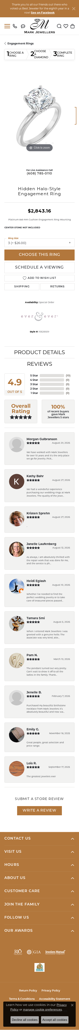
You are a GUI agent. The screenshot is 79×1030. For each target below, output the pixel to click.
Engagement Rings (20, 43)
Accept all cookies (54, 1019)
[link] (16, 26)
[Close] (73, 8)
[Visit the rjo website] (18, 952)
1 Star (34, 393)
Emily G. (33, 729)
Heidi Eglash (36, 581)
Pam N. (32, 655)
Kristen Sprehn (38, 513)
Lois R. (32, 763)
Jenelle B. (34, 692)
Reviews (39, 364)
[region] (39, 118)
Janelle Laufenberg (41, 544)
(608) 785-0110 (39, 173)
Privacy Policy (50, 991)
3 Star (34, 384)
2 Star (34, 388)
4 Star (34, 379)
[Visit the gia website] (34, 952)
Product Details (39, 352)
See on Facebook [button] (43, 12)
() (68, 375)
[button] (59, 26)
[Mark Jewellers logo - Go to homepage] (40, 26)
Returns (57, 286)
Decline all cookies (25, 1019)
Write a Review (39, 810)
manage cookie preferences (42, 1009)
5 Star (34, 375)
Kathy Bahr (35, 476)
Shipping (21, 286)
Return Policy (28, 991)
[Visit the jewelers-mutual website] (55, 952)
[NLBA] (39, 967)
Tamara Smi (36, 618)
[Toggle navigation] (6, 26)
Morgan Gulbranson (42, 439)
